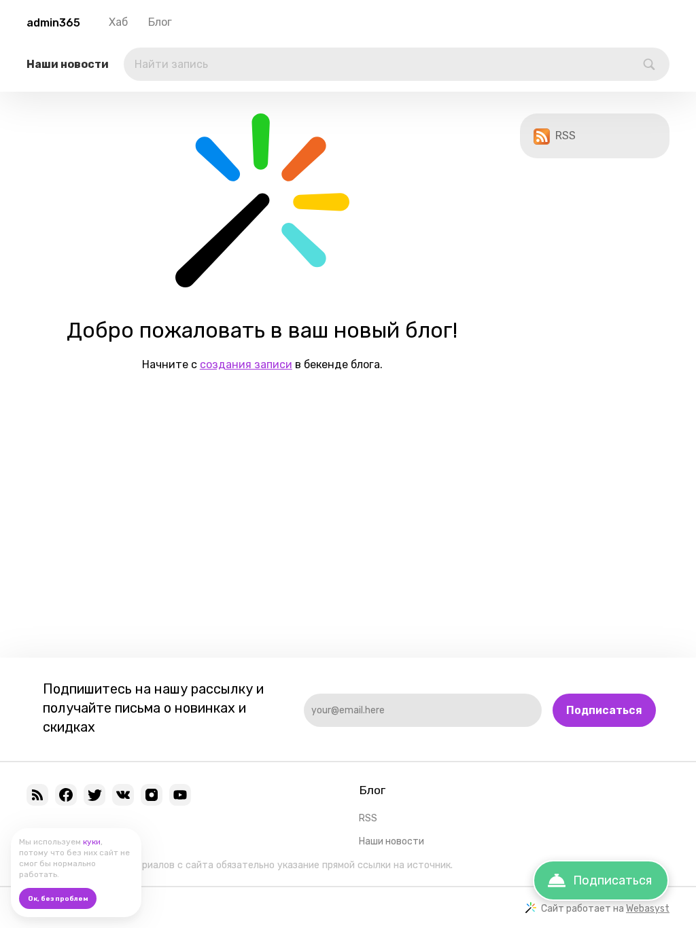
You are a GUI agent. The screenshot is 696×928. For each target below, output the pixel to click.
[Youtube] (180, 795)
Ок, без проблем (58, 899)
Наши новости (68, 64)
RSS (565, 135)
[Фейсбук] (66, 795)
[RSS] (37, 795)
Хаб (118, 22)
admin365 (53, 22)
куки (92, 841)
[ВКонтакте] (123, 795)
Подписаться (604, 710)
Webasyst (647, 908)
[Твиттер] (94, 795)
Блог (160, 22)
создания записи (246, 364)
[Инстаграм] (151, 795)
